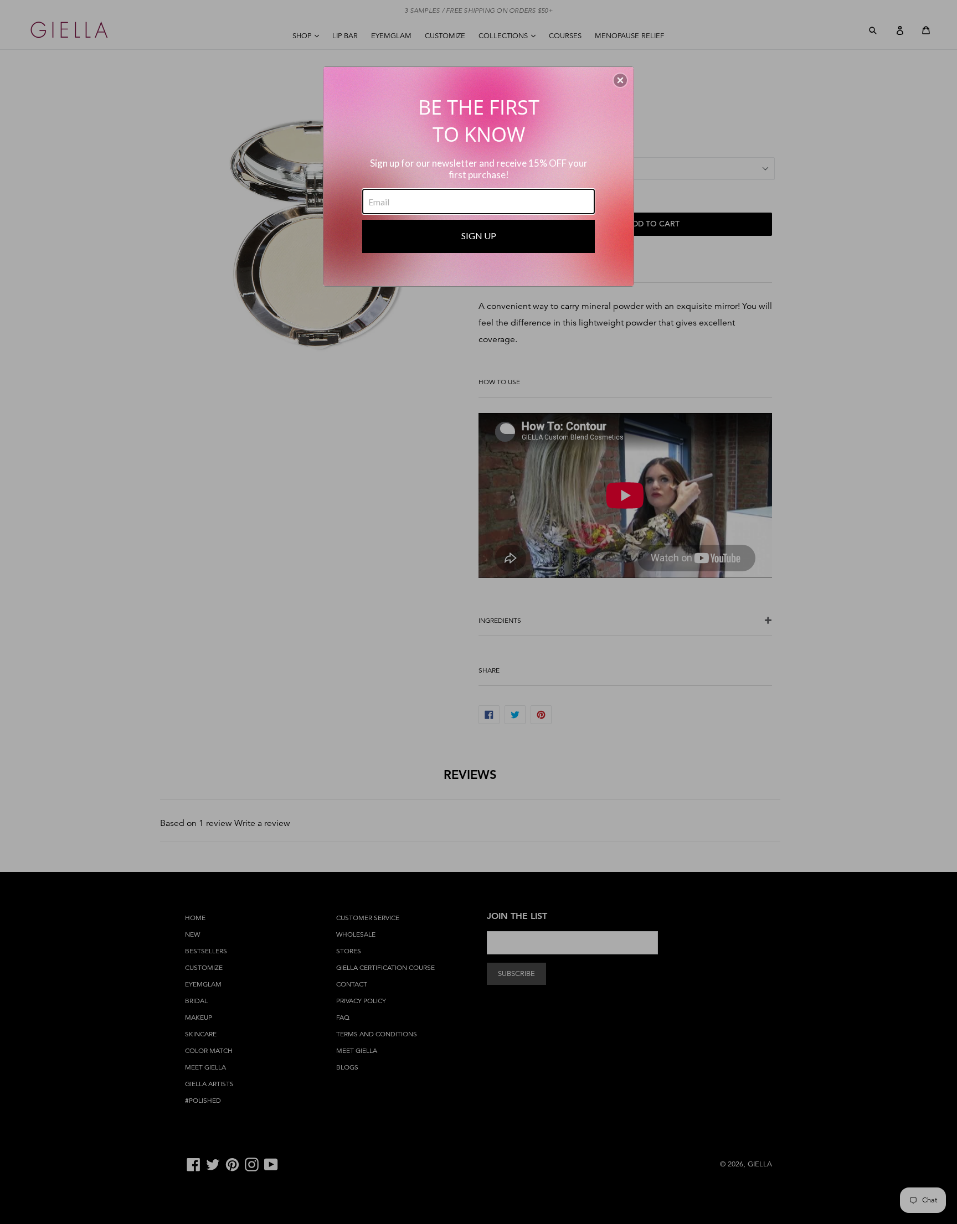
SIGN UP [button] (478, 235)
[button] (620, 80)
